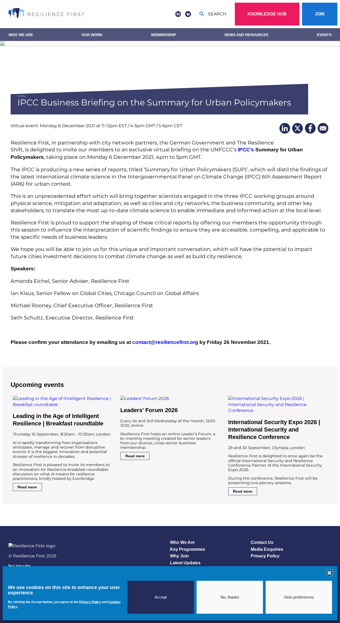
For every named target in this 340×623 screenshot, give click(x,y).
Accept (161, 597)
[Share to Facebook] (310, 128)
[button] (329, 572)
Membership (163, 35)
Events (324, 35)
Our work (92, 35)
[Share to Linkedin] (284, 128)
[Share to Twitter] (297, 128)
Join (320, 14)
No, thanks (229, 597)
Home (22, 96)
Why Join (179, 556)
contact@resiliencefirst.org (165, 342)
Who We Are (20, 35)
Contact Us (262, 542)
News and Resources (246, 35)
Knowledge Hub (267, 14)
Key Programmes (187, 549)
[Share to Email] (323, 128)
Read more (27, 487)
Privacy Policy (265, 556)
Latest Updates (185, 563)
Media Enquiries (267, 549)
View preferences (299, 597)
